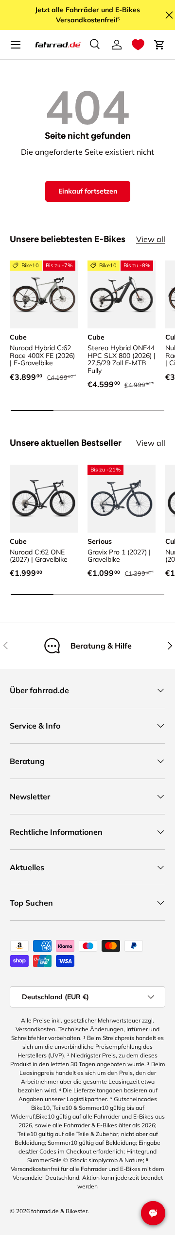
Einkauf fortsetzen (87, 191)
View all (150, 239)
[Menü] (15, 44)
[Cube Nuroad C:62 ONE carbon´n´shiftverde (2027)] (44, 499)
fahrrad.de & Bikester (59, 1211)
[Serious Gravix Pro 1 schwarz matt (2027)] (122, 499)
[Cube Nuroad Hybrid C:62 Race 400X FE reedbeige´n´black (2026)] (44, 294)
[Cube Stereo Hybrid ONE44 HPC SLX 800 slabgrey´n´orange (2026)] (122, 294)
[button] (138, 44)
